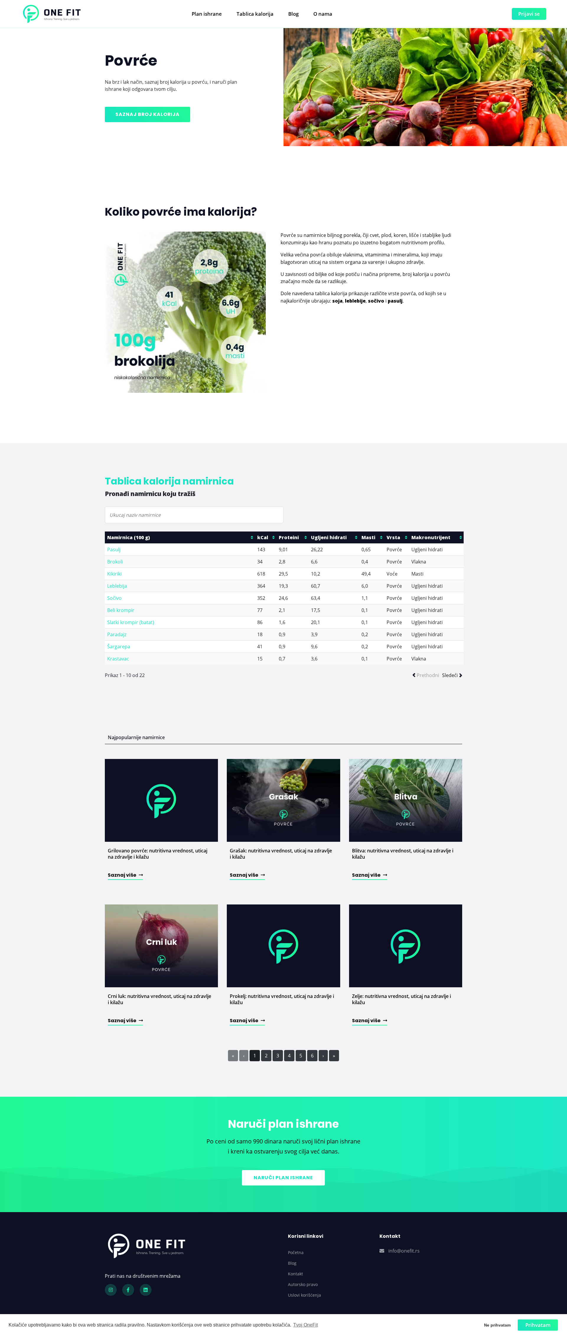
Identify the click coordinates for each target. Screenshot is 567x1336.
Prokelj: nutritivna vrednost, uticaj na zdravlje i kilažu (282, 999)
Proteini (289, 537)
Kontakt (295, 1274)
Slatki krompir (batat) (130, 622)
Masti (368, 537)
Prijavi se (529, 13)
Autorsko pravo (303, 1284)
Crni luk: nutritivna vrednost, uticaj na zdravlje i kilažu (159, 999)
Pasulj (113, 549)
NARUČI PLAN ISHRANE (283, 1177)
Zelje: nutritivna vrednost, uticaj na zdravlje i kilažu (401, 999)
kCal (262, 537)
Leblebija (117, 586)
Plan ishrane (207, 13)
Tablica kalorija (255, 13)
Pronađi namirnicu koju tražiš (150, 494)
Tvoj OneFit (305, 1324)
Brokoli (115, 561)
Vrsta (393, 537)
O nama (322, 13)
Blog (293, 13)
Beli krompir (120, 610)
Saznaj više (122, 875)
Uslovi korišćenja (304, 1295)
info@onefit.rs (404, 1251)
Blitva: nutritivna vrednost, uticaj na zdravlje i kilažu (402, 853)
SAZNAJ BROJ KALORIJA (147, 114)
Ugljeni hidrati (329, 537)
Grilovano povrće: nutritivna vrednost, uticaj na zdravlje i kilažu (157, 853)
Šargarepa (118, 646)
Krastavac (118, 658)
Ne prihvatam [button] (497, 1325)
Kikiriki (114, 574)
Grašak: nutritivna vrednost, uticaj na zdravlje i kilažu (281, 853)
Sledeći (450, 675)
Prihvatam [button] (537, 1325)
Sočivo (114, 598)
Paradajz (116, 634)
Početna (296, 1252)
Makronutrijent (430, 537)
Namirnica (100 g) (128, 537)
